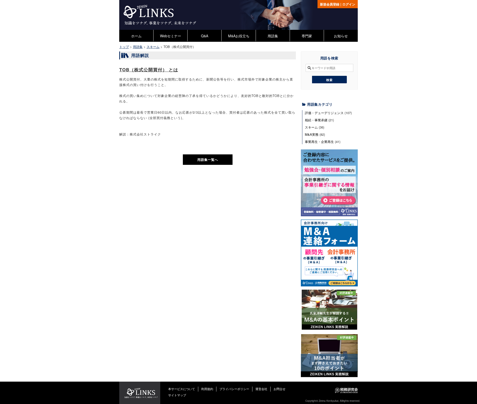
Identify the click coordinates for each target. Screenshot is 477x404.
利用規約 (207, 389)
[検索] (329, 79)
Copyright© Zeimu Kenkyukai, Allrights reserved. (332, 401)
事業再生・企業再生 (319, 141)
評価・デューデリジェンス (324, 112)
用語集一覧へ (207, 159)
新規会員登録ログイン (337, 4)
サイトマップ (177, 395)
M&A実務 (311, 134)
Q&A (204, 35)
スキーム (311, 127)
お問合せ (279, 389)
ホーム (136, 35)
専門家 (307, 35)
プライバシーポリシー (234, 389)
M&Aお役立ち (238, 35)
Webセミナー (170, 35)
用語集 (273, 35)
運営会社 (261, 389)
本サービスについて (181, 389)
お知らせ (341, 35)
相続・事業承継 (316, 120)
